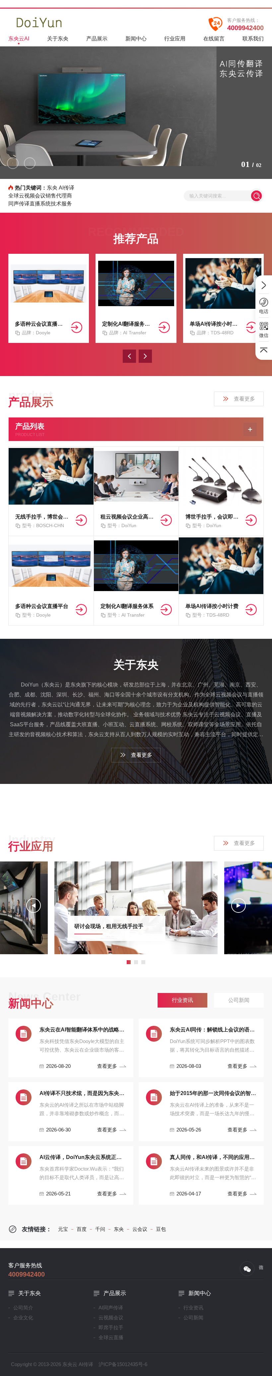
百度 (82, 1229)
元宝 (63, 1229)
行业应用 (174, 38)
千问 (100, 1229)
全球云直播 (111, 1337)
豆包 (161, 1229)
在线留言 (214, 38)
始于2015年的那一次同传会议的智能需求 (213, 1093)
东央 (119, 1229)
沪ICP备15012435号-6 (123, 1364)
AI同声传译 (111, 1307)
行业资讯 (193, 1307)
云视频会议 (111, 1317)
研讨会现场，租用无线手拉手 (108, 926)
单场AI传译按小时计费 (215, 324)
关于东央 (57, 38)
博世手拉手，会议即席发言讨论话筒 (212, 517)
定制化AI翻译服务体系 (127, 324)
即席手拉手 (111, 1327)
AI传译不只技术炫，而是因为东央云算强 (82, 1093)
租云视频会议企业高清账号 (128, 517)
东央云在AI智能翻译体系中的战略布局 (82, 1029)
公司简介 (23, 1307)
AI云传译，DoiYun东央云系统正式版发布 (82, 1157)
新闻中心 (136, 38)
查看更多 (244, 399)
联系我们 (253, 38)
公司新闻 (193, 1317)
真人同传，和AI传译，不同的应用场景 (213, 1157)
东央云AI (18, 38)
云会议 (139, 1229)
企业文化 (23, 1317)
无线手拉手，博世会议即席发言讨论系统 (42, 517)
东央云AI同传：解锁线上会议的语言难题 (213, 1029)
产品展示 (96, 38)
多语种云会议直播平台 (40, 324)
